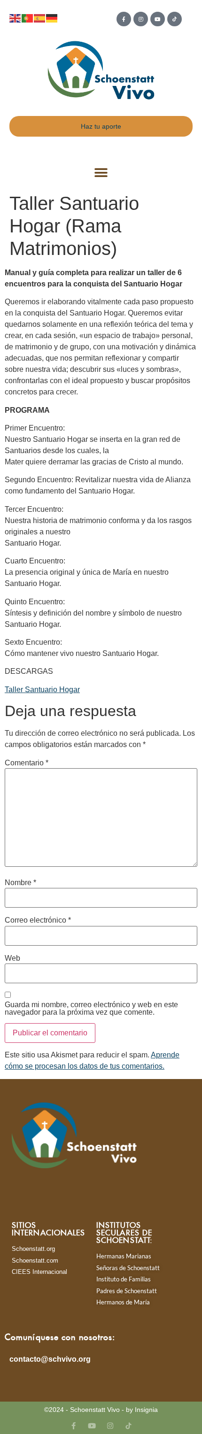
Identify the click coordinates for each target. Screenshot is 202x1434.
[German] (52, 18)
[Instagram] (140, 19)
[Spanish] (40, 18)
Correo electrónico (38, 920)
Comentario (26, 763)
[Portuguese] (28, 18)
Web (12, 958)
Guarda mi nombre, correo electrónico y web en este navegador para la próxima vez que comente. (91, 1008)
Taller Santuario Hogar (42, 690)
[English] (15, 18)
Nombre (20, 883)
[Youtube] (157, 19)
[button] (101, 173)
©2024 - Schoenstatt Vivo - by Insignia (101, 1409)
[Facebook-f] (124, 19)
